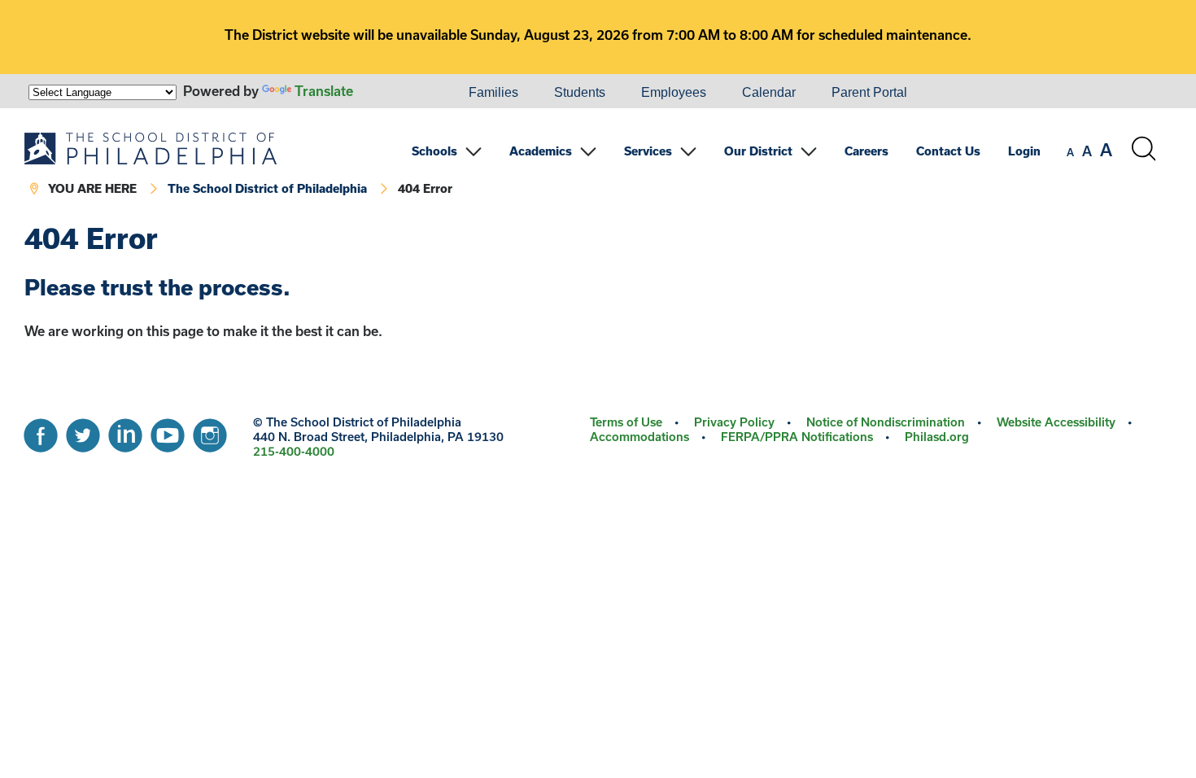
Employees (673, 92)
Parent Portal (869, 92)
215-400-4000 (293, 451)
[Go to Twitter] (83, 431)
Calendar (769, 92)
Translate (324, 90)
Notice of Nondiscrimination (885, 422)
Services (648, 151)
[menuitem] (395, 92)
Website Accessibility (1056, 422)
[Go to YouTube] (167, 431)
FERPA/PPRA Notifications (797, 437)
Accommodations (639, 437)
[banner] (590, 165)
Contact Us (948, 151)
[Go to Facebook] (40, 431)
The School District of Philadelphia (267, 188)
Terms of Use (626, 422)
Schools (434, 151)
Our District (758, 151)
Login (1024, 151)
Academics (540, 151)
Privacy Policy (734, 422)
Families (493, 92)
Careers (866, 151)
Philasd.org (937, 437)
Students (579, 92)
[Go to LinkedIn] (125, 431)
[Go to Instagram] (210, 431)
